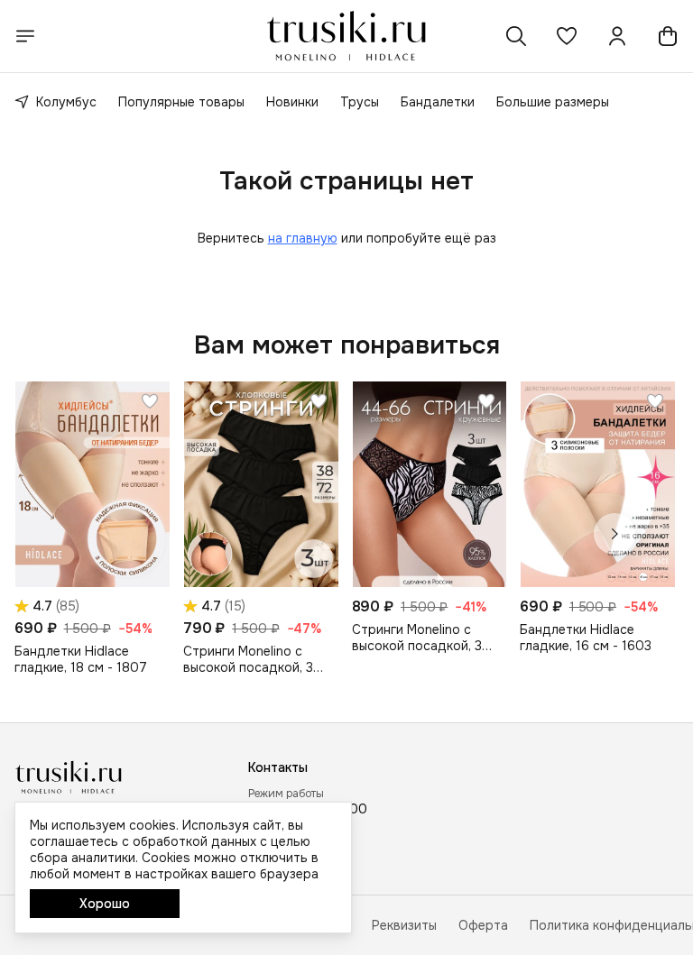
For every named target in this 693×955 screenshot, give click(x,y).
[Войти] (617, 36)
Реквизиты (404, 925)
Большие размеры (552, 102)
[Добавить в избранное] (150, 401)
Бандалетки (438, 102)
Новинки (292, 102)
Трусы (359, 102)
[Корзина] (668, 36)
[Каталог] (25, 36)
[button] (567, 36)
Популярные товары (181, 102)
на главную (302, 238)
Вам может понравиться (347, 345)
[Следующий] (614, 534)
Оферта (483, 925)
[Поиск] (516, 36)
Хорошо (104, 903)
